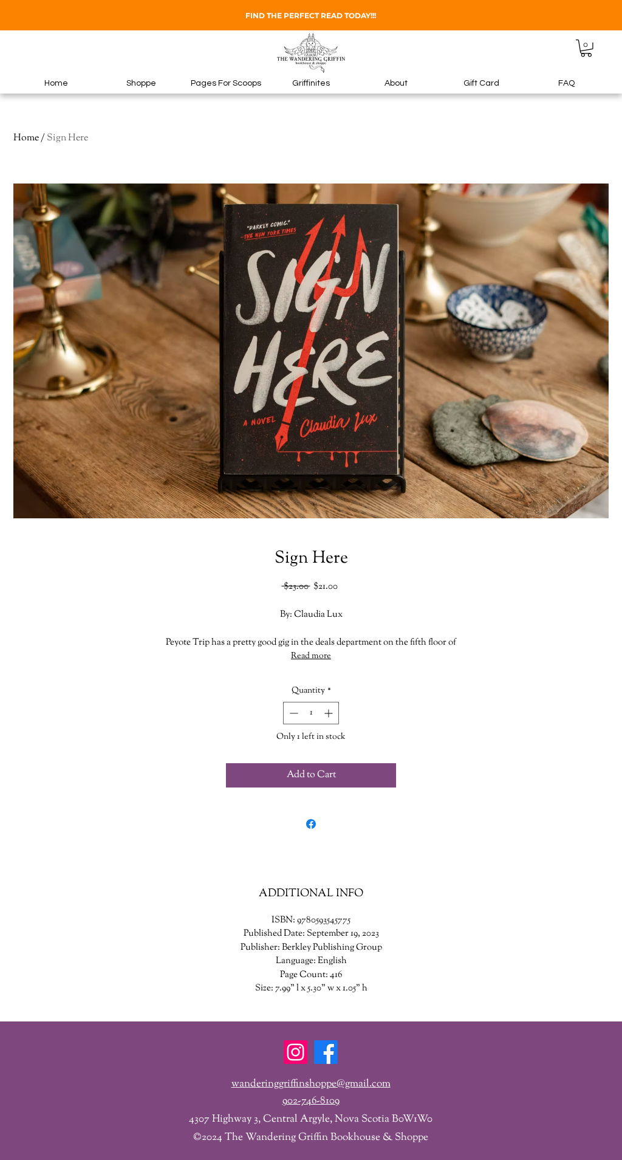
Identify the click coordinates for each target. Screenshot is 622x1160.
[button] (586, 48)
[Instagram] (295, 1052)
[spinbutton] (311, 713)
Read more (311, 656)
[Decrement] (292, 713)
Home (26, 138)
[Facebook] (326, 1052)
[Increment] (329, 713)
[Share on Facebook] (311, 824)
